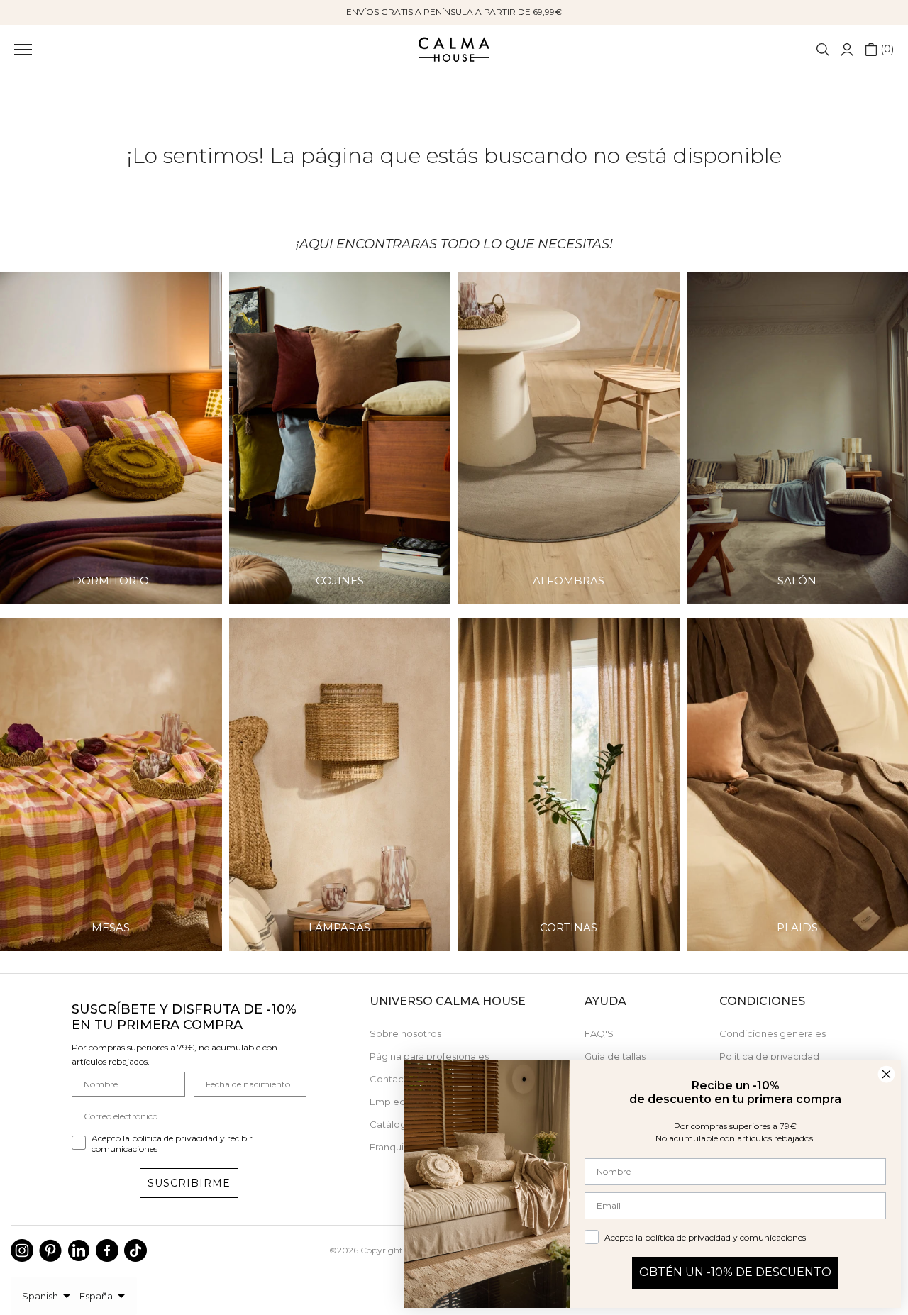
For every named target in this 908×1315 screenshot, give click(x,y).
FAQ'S (599, 1033)
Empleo (388, 1101)
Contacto (392, 1078)
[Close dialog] (886, 1074)
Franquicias (395, 1147)
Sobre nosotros (405, 1033)
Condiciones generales (772, 1033)
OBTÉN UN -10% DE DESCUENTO (735, 1272)
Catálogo (391, 1124)
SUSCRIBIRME (189, 1183)
